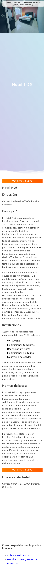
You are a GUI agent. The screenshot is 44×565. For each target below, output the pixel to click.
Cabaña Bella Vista (18, 555)
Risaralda (17, 3)
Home (8, 3)
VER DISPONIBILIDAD (22, 181)
